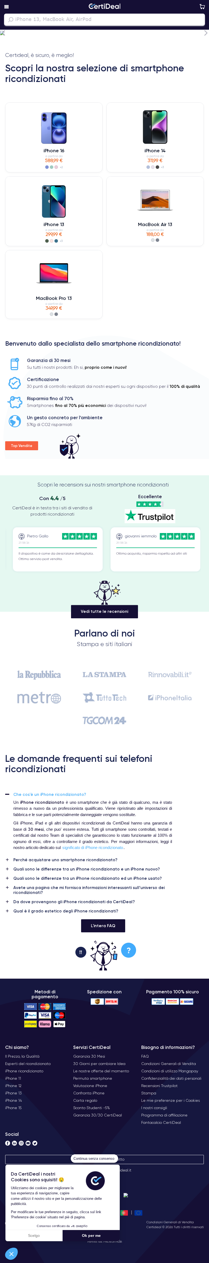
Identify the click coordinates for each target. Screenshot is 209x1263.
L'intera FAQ (103, 925)
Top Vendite (21, 445)
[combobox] (104, 20)
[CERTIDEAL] (104, 7)
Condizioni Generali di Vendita (170, 1222)
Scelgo (34, 1235)
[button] (11, 1253)
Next (206, 33)
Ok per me (91, 1235)
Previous (3, 33)
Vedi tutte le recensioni (104, 611)
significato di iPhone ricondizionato (92, 847)
